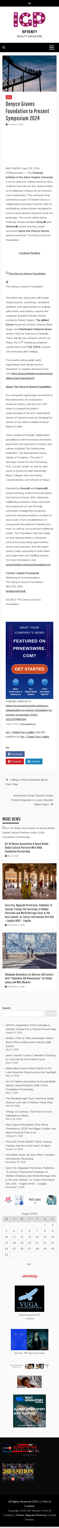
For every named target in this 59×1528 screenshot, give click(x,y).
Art (9, 97)
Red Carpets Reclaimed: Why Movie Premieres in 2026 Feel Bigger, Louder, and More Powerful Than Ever (31, 1128)
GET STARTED (29, 669)
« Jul (28, 1264)
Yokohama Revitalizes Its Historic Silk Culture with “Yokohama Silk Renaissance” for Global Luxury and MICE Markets (29, 978)
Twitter (35, 754)
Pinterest (15, 761)
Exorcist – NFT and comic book (29, 1353)
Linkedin (35, 761)
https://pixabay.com (28, 724)
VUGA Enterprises (28, 1315)
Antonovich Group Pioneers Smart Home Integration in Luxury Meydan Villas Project (32, 800)
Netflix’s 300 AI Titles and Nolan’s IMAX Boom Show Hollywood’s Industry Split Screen (29, 1042)
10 (6, 1236)
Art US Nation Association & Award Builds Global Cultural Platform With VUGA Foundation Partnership (27, 847)
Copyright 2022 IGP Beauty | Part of (29, 1510)
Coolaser (8, 1515)
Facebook (16, 754)
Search (6, 1008)
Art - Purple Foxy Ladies (20, 732)
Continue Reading (29, 253)
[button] (26, 273)
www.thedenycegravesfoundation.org (28, 564)
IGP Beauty (29, 31)
